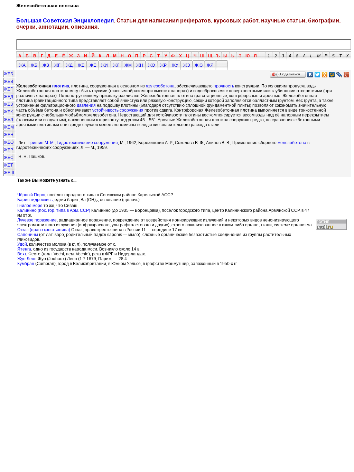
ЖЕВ (8, 81)
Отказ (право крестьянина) (43, 229)
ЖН (139, 65)
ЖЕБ (8, 74)
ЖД (69, 65)
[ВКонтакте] (310, 74)
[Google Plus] (346, 74)
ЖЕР (8, 150)
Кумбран (25, 263)
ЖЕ (81, 65)
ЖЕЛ (8, 119)
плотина (60, 86)
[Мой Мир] (332, 74)
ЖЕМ (9, 127)
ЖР (163, 65)
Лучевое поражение (37, 220)
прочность (224, 86)
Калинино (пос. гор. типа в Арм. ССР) (53, 210)
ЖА (22, 65)
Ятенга (24, 249)
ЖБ (34, 65)
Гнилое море (30, 205)
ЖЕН (8, 134)
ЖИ (104, 65)
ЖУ (175, 65)
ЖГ (57, 65)
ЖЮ (199, 65)
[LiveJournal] (339, 74)
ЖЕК (8, 112)
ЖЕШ (9, 172)
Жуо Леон (27, 258)
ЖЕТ (8, 165)
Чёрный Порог (31, 194)
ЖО (151, 65)
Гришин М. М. (41, 142)
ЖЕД (8, 96)
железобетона (160, 86)
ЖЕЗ (8, 104)
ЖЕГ (8, 89)
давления (86, 105)
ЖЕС (8, 157)
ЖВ (46, 65)
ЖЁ (93, 65)
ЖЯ (210, 65)
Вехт (21, 254)
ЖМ (128, 65)
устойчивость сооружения (117, 110)
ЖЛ (116, 65)
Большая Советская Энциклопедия (65, 20)
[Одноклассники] (324, 74)
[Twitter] (317, 74)
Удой (22, 244)
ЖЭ (186, 65)
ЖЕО (8, 142)
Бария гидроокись (35, 199)
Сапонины (27, 234)
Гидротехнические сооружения (87, 142)
